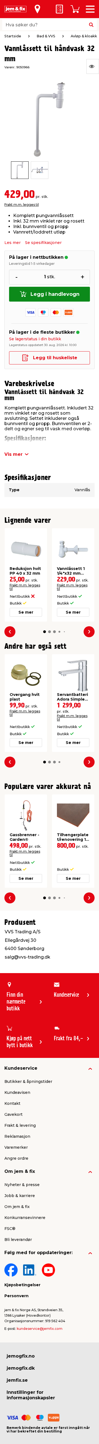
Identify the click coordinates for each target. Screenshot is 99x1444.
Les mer (12, 242)
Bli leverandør (18, 1239)
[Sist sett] (93, 66)
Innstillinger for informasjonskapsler (31, 1395)
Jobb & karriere (19, 1195)
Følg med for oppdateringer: (38, 1252)
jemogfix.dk (21, 1368)
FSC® (9, 1228)
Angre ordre (16, 1158)
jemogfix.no (21, 1356)
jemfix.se (17, 1380)
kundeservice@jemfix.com (39, 1329)
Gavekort (13, 1114)
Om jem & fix (19, 1171)
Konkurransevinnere (24, 1217)
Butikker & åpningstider (28, 1081)
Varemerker (16, 1147)
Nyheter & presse (22, 1184)
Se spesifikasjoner (43, 242)
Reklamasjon (17, 1136)
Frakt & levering (20, 1125)
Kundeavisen (17, 1092)
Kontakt (12, 1103)
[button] (44, 631)
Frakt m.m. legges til (21, 204)
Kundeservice (20, 1068)
